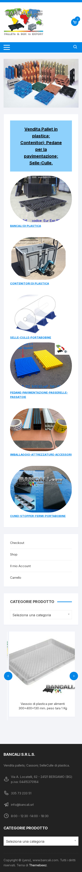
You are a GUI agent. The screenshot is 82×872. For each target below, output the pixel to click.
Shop (13, 554)
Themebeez (38, 865)
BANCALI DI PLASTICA (25, 225)
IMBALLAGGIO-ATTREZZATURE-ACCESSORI (41, 454)
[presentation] (8, 676)
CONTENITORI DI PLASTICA (29, 283)
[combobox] (41, 614)
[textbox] (39, 615)
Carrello (15, 578)
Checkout (17, 543)
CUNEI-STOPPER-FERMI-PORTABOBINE (38, 516)
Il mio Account (20, 566)
